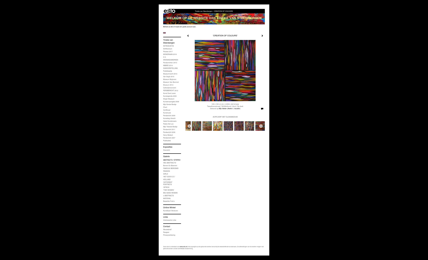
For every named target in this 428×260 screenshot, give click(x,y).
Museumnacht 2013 (170, 74)
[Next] (261, 126)
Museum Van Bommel (171, 82)
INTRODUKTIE (168, 46)
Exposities (167, 146)
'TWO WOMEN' (168, 190)
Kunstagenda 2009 (170, 96)
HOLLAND (167, 179)
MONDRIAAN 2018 (170, 54)
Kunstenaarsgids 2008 (171, 101)
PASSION (166, 171)
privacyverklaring (169, 235)
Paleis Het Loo (168, 124)
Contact (166, 226)
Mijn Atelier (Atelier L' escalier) (229, 108)
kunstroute (167, 113)
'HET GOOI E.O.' (169, 176)
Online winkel (169, 207)
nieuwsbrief (167, 229)
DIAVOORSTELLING (170, 68)
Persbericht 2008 (169, 132)
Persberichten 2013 (170, 62)
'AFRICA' (166, 187)
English (164, 33)
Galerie (166, 156)
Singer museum (168, 99)
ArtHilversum (167, 49)
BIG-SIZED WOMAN (170, 193)
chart (165, 107)
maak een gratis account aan (185, 26)
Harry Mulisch (168, 135)
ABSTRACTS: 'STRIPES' (172, 160)
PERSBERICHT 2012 (170, 90)
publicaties (167, 140)
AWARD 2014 (168, 65)
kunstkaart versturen (170, 210)
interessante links (169, 220)
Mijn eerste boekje (169, 104)
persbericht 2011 (169, 129)
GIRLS (165, 174)
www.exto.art (183, 246)
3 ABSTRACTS (168, 195)
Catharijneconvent (169, 88)
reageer (166, 232)
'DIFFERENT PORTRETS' (167, 183)
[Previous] (189, 126)
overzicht (166, 150)
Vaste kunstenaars (169, 121)
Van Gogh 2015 (168, 76)
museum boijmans (169, 79)
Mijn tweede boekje (170, 126)
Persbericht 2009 (169, 115)
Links (165, 216)
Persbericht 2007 (169, 138)
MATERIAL (167, 198)
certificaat (166, 110)
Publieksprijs (167, 71)
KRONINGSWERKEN (170, 60)
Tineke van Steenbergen (203, 11)
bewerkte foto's (169, 201)
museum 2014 (168, 85)
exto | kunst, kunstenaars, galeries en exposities (169, 11)
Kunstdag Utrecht (169, 118)
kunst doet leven (169, 93)
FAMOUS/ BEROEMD (170, 168)
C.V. (164, 57)
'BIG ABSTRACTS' (169, 163)
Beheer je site (168, 26)
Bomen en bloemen (170, 165)
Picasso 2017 (168, 51)
